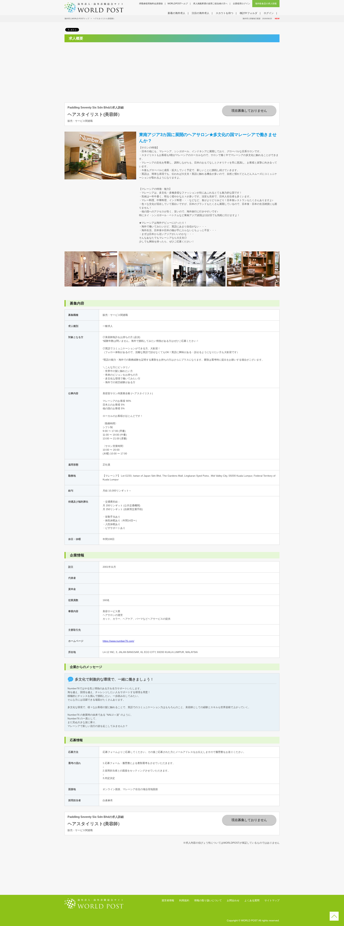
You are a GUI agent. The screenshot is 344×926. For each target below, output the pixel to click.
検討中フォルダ (248, 13)
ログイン (269, 13)
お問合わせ (233, 900)
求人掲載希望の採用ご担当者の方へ (210, 3)
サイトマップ (272, 900)
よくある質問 (251, 900)
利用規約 (184, 900)
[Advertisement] (97, 70)
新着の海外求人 (176, 13)
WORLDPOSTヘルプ (178, 3)
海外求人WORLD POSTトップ (76, 19)
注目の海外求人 (200, 13)
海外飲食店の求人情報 (266, 3)
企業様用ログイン (241, 3)
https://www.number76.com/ (118, 641)
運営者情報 (168, 900)
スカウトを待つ (224, 13)
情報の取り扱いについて (208, 900)
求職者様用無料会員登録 (151, 3)
